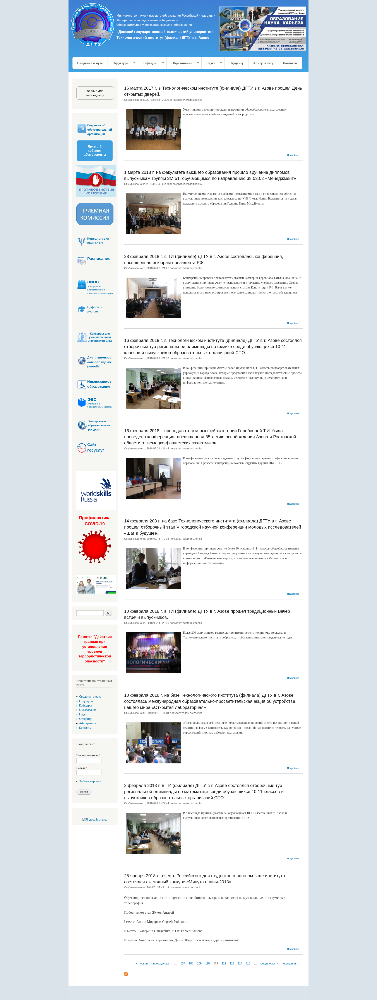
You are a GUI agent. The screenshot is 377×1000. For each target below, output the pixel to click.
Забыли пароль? (90, 781)
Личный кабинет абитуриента (95, 150)
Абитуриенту (263, 63)
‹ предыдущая (160, 963)
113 (232, 963)
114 (240, 963)
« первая (142, 963)
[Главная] (93, 25)
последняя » (290, 963)
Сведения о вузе (90, 63)
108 (191, 963)
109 (199, 963)
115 (248, 963)
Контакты (290, 63)
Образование (179, 63)
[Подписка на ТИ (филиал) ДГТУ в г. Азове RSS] (126, 973)
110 (207, 963)
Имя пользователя (88, 755)
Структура (118, 63)
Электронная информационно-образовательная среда (100, 289)
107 (182, 963)
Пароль (81, 768)
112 (224, 963)
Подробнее (293, 155)
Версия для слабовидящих (95, 93)
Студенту (237, 63)
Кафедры (147, 63)
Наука (208, 63)
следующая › (269, 963)
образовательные (99, 425)
